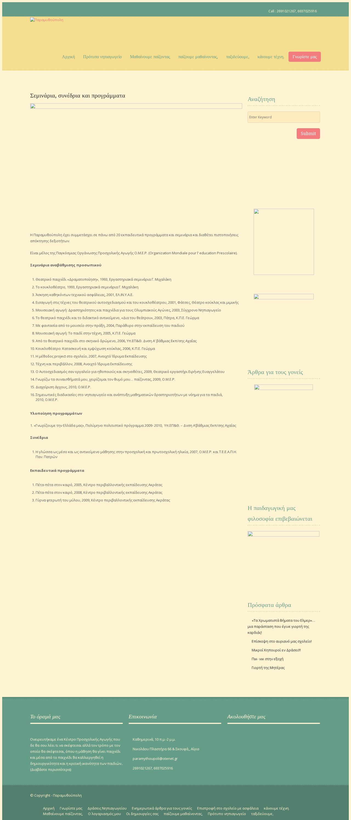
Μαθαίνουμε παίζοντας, (63, 813)
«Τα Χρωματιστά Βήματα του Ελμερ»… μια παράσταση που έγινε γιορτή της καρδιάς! (281, 626)
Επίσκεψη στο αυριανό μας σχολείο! (282, 641)
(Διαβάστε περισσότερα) (50, 769)
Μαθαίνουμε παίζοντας (150, 56)
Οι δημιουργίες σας (142, 813)
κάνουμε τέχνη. (270, 56)
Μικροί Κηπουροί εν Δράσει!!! (276, 650)
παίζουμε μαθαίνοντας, (198, 56)
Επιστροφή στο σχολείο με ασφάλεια (228, 808)
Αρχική (68, 56)
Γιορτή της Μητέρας (268, 667)
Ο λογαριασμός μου (104, 813)
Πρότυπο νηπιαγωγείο (102, 56)
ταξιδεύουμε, (237, 56)
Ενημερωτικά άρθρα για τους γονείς (162, 808)
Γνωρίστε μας (305, 56)
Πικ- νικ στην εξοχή (268, 658)
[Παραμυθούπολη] (46, 30)
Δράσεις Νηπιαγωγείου (107, 808)
